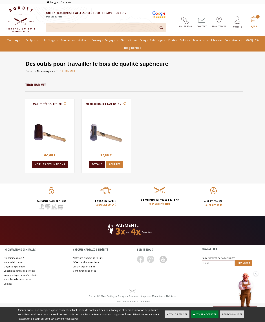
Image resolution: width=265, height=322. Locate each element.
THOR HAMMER (65, 71)
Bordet (30, 71)
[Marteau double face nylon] (106, 147)
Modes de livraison (13, 262)
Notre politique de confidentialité (21, 275)
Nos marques (45, 71)
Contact (8, 283)
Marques (252, 40)
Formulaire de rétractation (17, 279)
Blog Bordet (132, 48)
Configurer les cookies (84, 270)
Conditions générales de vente (19, 270)
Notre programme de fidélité (88, 258)
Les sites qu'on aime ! (84, 266)
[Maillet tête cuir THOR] (50, 147)
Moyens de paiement (14, 266)
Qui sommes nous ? (14, 258)
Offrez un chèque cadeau (86, 262)
